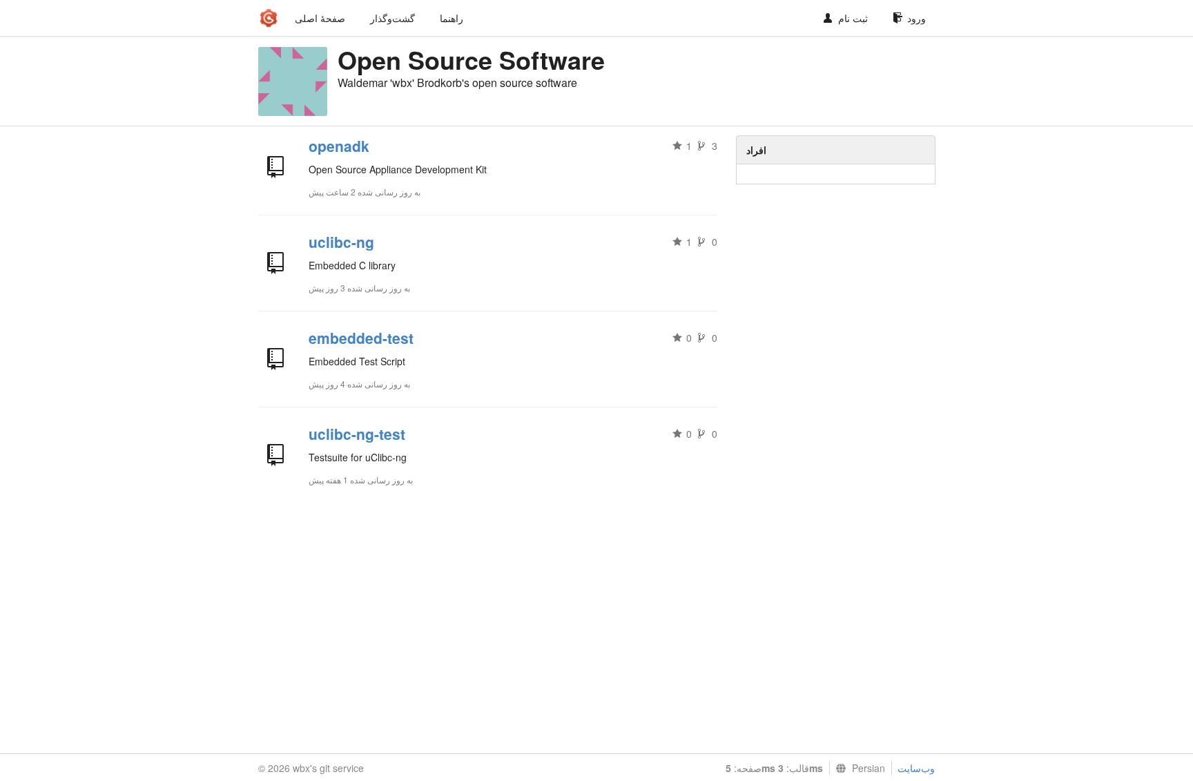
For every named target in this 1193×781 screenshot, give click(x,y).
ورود (916, 18)
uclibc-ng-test (357, 433)
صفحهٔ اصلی (320, 18)
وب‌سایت (916, 768)
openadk (339, 145)
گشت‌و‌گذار (392, 18)
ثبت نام (853, 18)
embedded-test (361, 337)
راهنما (451, 18)
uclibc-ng (341, 241)
